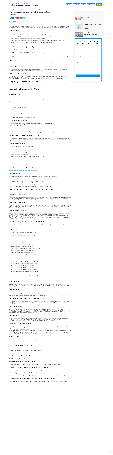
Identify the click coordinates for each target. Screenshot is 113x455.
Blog (14, 9)
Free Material (91, 4)
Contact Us (76, 4)
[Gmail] (26, 18)
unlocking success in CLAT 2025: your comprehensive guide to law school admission (37, 85)
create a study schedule (44, 176)
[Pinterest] (18, 18)
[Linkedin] (13, 18)
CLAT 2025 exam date (15, 69)
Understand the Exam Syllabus (17, 178)
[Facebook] (11, 18)
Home (10, 9)
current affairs (20, 319)
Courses (69, 4)
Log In (83, 4)
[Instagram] (21, 18)
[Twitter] (16, 18)
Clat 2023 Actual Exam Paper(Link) (31, 49)
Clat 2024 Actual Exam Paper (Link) (16, 49)
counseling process (27, 217)
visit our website (36, 333)
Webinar (99, 4)
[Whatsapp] (23, 18)
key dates (22, 56)
